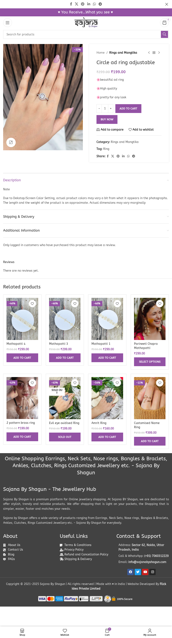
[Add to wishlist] (32, 303)
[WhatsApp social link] (128, 156)
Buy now (107, 119)
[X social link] (112, 156)
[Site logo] (86, 22)
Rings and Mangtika (123, 52)
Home (100, 52)
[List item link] (142, 556)
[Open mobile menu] (7, 22)
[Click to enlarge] (11, 142)
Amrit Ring (98, 423)
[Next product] (159, 52)
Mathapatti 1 (100, 344)
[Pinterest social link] (118, 156)
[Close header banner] (167, 4)
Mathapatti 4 (16, 344)
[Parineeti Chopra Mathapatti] (150, 319)
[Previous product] (148, 52)
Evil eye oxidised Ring (64, 423)
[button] (22, 357)
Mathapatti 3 (58, 344)
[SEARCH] (164, 34)
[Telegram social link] (133, 156)
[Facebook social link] (108, 156)
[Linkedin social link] (123, 156)
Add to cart (128, 108)
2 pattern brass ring (21, 423)
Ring (106, 149)
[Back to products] (153, 52)
